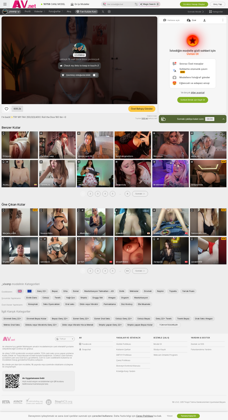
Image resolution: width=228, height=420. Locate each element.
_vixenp (6, 284)
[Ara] (136, 4)
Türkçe (62, 339)
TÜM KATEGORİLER (168, 325)
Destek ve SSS (197, 344)
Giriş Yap (217, 4)
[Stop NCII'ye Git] (64, 402)
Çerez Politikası (123, 360)
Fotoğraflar (56, 11)
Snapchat (86, 349)
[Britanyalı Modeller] (20, 291)
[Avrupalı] (29, 291)
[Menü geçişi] (5, 4)
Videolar (39, 11)
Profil (27, 11)
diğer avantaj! (198, 92)
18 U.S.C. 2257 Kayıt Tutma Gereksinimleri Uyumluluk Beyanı (199, 402)
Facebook (86, 344)
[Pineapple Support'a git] (49, 402)
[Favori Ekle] (6, 109)
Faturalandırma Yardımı (201, 349)
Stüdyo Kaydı (160, 349)
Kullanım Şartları (123, 349)
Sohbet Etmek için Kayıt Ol (193, 100)
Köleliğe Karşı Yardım (125, 371)
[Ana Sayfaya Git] (24, 4)
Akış (69, 11)
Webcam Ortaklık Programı (166, 355)
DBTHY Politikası (124, 355)
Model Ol (158, 344)
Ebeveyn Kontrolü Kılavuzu (128, 366)
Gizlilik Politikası (123, 344)
